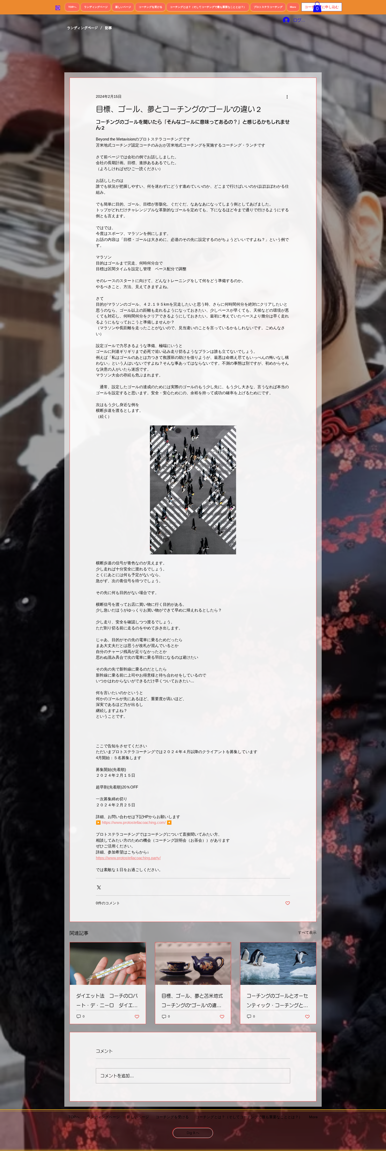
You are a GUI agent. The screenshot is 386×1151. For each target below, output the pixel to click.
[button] (317, 7)
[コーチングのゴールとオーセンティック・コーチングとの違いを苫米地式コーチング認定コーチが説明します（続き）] (278, 963)
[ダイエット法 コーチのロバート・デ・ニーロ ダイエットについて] (108, 963)
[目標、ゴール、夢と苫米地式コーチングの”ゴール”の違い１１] (193, 963)
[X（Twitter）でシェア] (98, 886)
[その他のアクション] (287, 97)
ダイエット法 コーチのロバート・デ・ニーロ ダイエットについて (107, 1001)
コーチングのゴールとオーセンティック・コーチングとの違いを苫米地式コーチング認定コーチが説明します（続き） (277, 1001)
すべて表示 (307, 932)
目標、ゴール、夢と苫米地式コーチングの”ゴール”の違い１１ (192, 1001)
